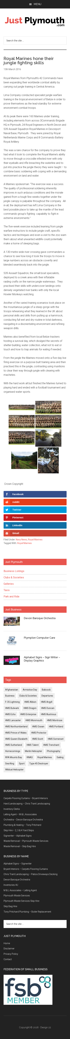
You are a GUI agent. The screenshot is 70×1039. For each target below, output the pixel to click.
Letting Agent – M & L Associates (20, 814)
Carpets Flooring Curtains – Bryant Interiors (26, 798)
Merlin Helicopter (33, 751)
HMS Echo (10, 714)
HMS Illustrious (48, 714)
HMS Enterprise (28, 714)
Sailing (60, 757)
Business (9, 695)
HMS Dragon (30, 708)
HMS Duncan (47, 708)
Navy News (21, 539)
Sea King (9, 763)
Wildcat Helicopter (14, 769)
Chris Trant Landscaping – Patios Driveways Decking (30, 874)
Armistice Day (30, 689)
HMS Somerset (55, 739)
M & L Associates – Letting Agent (20, 890)
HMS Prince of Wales (16, 732)
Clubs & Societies (14, 577)
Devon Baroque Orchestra (40, 618)
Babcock (46, 689)
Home (7, 943)
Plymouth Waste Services (17, 895)
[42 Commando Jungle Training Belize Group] (22, 407)
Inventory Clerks (12, 809)
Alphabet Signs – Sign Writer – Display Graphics (42, 659)
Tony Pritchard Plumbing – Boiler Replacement (27, 911)
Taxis (7, 590)
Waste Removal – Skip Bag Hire (20, 846)
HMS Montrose (54, 720)
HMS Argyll (46, 702)
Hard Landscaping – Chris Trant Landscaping (27, 803)
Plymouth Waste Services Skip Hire (21, 901)
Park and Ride (11, 596)
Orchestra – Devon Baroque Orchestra (23, 819)
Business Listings (14, 571)
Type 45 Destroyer (38, 763)
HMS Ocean (38, 726)
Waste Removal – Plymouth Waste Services (26, 841)
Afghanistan (11, 689)
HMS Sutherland (13, 745)
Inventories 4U (11, 885)
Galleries (9, 583)
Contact (8, 959)
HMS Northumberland (16, 726)
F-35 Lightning (12, 702)
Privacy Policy (11, 954)
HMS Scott (37, 739)
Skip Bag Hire (10, 906)
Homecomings (12, 751)
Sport (22, 763)
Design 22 (45, 1027)
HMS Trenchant (51, 745)
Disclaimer (9, 948)
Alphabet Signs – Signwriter (18, 863)
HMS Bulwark (12, 708)
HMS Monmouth (34, 720)
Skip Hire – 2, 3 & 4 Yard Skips (19, 830)
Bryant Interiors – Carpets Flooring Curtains (26, 869)
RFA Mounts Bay (13, 757)
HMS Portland (56, 726)
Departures (47, 695)
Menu (37, 4)
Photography (53, 751)
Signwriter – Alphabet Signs (18, 835)
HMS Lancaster (13, 720)
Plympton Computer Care (39, 637)
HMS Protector (38, 732)
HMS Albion (30, 702)
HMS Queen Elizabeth (16, 739)
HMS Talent (33, 745)
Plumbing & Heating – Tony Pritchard (22, 825)
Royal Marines (35, 539)
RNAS (30, 757)
